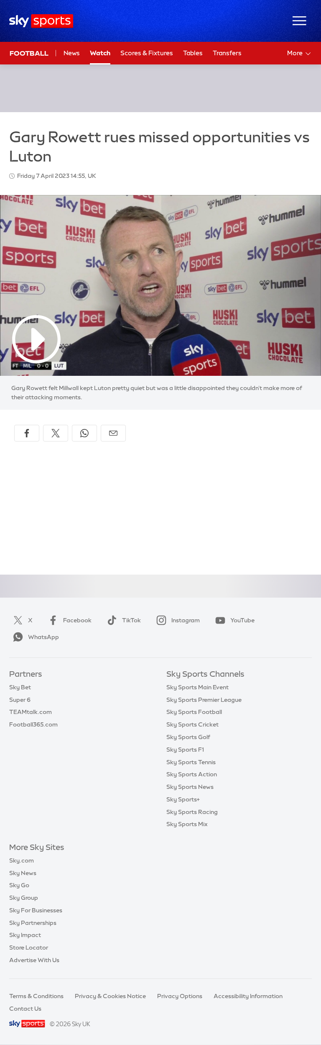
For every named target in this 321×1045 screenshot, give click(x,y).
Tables (193, 53)
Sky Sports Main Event (197, 687)
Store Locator (28, 947)
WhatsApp (43, 637)
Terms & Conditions (36, 996)
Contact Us (25, 1009)
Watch (100, 53)
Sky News (22, 873)
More (295, 53)
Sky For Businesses (35, 910)
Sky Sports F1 (185, 749)
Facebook (77, 620)
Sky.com (21, 860)
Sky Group (23, 898)
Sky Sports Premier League (204, 700)
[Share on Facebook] (26, 433)
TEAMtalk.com (30, 712)
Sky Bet (20, 687)
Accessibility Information (248, 996)
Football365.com (33, 724)
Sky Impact (25, 935)
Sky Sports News (190, 787)
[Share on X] (55, 433)
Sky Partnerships (32, 923)
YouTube (242, 620)
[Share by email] (113, 433)
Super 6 (20, 700)
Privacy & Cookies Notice (110, 996)
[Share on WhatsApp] (84, 433)
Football (29, 53)
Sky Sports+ (183, 799)
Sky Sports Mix (187, 824)
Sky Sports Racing (192, 812)
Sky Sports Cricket (192, 724)
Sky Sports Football (194, 712)
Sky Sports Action (191, 774)
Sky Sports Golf (188, 737)
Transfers (227, 53)
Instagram (185, 620)
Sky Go (19, 885)
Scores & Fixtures (146, 53)
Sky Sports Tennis (191, 762)
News (72, 53)
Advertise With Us (34, 960)
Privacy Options (179, 996)
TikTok (131, 620)
